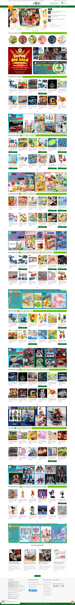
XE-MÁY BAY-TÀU (24, 252)
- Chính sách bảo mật (32, 587)
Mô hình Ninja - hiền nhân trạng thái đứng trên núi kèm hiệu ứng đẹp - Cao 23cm (13, 500)
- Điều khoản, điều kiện (47, 595)
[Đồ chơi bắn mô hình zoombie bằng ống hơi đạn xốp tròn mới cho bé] (13, 435)
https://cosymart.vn (15, 596)
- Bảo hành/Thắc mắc (47, 584)
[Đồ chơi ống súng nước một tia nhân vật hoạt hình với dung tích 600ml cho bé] (32, 334)
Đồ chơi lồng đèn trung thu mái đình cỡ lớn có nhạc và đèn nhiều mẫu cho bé (62, 442)
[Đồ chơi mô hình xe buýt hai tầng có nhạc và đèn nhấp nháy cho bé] (32, 276)
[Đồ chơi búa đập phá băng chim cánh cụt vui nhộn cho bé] (32, 159)
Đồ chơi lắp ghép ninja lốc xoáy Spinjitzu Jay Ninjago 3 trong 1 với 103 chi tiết (52, 165)
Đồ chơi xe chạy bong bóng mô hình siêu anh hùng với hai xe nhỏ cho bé (62, 165)
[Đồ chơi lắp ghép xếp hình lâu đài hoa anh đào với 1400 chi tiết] (32, 376)
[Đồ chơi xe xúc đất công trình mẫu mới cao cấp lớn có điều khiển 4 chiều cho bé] (62, 276)
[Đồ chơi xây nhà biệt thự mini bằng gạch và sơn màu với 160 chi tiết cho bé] (13, 159)
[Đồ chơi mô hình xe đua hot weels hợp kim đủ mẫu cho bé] (22, 276)
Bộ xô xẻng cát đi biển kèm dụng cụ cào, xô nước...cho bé (62, 341)
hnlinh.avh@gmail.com (15, 594)
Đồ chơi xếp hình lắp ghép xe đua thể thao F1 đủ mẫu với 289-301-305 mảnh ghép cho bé (42, 383)
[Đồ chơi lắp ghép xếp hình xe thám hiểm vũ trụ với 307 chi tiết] (62, 393)
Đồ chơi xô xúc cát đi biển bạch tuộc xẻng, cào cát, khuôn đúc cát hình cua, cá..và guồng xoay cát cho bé (42, 324)
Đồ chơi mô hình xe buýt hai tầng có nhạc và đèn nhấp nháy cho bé (32, 282)
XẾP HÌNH (46, 369)
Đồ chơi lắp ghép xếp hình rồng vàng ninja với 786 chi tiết (42, 107)
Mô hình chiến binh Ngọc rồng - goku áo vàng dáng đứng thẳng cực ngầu (23, 500)
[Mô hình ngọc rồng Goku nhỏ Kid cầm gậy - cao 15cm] (42, 510)
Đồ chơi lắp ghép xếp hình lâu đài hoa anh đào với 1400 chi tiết (33, 383)
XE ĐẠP (34, 135)
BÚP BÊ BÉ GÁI (42, 44)
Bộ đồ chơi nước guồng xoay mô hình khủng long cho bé (62, 324)
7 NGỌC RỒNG (24, 486)
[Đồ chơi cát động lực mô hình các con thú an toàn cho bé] (22, 435)
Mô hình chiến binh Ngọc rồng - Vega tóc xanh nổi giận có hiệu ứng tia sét (42, 500)
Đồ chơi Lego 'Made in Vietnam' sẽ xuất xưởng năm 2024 (30, 563)
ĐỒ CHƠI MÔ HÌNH (13, 252)
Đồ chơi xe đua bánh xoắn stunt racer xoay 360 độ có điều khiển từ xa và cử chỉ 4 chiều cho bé (42, 90)
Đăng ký (64, 0)
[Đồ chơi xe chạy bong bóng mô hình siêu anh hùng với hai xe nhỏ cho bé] (62, 159)
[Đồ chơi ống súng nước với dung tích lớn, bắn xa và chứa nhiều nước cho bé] (13, 100)
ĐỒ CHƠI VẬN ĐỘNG (13, 135)
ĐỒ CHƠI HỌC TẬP (13, 194)
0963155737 (55, 3)
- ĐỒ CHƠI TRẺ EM (52, 24)
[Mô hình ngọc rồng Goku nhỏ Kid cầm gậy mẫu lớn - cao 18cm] (13, 510)
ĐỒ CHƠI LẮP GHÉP (13, 369)
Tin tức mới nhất (37, 545)
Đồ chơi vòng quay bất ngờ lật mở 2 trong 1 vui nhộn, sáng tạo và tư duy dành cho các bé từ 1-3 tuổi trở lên (32, 207)
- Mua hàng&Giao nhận (47, 587)
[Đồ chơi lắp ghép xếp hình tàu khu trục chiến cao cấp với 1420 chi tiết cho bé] (62, 376)
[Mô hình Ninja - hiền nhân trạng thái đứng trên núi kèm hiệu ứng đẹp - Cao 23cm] (13, 494)
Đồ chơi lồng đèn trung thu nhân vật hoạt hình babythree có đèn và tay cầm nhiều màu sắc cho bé (42, 458)
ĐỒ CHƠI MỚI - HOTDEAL (15, 76)
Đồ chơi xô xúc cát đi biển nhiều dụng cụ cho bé (33, 324)
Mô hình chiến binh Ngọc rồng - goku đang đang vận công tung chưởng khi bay (33, 500)
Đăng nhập (57, 0)
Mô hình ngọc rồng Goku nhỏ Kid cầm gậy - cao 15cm (42, 516)
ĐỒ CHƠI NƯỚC (62, 44)
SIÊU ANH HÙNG (37, 252)
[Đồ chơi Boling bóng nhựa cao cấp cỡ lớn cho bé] (42, 159)
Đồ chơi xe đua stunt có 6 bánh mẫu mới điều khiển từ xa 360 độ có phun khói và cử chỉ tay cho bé (62, 266)
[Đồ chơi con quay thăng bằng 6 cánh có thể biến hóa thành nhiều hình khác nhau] (62, 142)
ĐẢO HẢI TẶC (31, 486)
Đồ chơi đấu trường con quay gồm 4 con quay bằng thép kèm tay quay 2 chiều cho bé (13, 149)
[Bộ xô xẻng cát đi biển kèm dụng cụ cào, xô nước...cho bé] (62, 334)
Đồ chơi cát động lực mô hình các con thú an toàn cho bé (23, 442)
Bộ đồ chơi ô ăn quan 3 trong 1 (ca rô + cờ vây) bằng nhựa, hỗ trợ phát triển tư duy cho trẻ (13, 207)
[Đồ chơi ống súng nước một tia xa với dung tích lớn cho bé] (42, 334)
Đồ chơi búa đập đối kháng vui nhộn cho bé (42, 149)
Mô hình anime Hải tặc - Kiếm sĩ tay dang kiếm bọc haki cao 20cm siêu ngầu (62, 500)
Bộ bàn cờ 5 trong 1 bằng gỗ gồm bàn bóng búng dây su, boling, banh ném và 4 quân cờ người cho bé (42, 207)
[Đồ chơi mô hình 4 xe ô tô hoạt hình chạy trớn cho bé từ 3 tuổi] (42, 259)
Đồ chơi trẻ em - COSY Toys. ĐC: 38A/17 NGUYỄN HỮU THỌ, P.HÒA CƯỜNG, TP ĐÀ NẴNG (26, 0)
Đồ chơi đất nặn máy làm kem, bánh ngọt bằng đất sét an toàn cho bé (13, 224)
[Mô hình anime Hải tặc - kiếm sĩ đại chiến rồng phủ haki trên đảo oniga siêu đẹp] (52, 510)
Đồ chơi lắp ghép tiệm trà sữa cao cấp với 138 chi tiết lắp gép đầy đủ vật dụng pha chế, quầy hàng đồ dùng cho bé (52, 266)
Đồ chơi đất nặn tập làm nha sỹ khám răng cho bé (22, 207)
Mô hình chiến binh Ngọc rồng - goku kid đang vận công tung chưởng (23, 516)
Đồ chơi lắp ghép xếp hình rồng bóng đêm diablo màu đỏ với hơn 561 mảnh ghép (22, 399)
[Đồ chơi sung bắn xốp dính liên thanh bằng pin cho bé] (32, 451)
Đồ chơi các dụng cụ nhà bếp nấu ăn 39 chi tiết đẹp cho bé (52, 442)
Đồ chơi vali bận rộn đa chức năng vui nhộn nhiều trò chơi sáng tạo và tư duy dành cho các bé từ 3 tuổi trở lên (42, 224)
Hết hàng (43, 93)
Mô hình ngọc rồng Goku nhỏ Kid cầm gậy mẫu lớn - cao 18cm (13, 516)
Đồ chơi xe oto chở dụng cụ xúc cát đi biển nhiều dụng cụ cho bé (23, 90)
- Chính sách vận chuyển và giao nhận (35, 584)
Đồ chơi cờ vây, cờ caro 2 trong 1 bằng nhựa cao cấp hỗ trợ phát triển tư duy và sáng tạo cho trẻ (52, 207)
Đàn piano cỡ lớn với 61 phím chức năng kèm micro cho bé (33, 90)
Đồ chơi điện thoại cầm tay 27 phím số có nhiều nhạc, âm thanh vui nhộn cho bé (52, 458)
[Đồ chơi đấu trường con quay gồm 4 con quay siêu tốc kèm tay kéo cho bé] (22, 159)
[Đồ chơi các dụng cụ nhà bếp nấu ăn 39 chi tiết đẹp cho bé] (52, 435)
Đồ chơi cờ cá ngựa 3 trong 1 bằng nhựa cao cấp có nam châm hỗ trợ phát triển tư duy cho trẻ (52, 224)
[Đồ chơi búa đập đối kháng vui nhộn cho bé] (42, 142)
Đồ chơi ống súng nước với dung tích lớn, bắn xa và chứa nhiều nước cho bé (13, 107)
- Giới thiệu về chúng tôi (47, 582)
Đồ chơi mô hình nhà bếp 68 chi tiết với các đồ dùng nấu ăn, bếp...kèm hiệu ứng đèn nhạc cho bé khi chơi (52, 282)
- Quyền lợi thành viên (47, 591)
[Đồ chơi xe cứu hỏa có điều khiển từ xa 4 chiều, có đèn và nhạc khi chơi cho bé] (42, 276)
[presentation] (8, 18)
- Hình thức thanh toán (47, 589)
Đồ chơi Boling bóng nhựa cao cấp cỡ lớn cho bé (42, 165)
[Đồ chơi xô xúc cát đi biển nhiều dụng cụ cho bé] (32, 318)
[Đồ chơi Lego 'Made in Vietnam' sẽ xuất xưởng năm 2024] (57, 16)
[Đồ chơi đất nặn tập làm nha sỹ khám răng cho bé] (22, 201)
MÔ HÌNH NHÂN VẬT (13, 44)
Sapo (49, 603)
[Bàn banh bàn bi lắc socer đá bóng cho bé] (22, 142)
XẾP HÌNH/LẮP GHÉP (23, 44)
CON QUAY (24, 135)
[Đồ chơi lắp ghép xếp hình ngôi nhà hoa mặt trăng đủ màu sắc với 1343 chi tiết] (52, 100)
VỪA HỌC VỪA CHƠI (32, 44)
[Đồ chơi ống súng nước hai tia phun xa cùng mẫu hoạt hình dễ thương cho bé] (52, 334)
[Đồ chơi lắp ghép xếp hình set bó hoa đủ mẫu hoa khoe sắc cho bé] (62, 84)
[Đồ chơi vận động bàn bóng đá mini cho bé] (52, 142)
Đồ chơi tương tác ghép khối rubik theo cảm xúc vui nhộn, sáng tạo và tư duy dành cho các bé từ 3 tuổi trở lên (62, 207)
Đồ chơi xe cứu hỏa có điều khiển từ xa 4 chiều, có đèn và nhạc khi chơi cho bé (42, 282)
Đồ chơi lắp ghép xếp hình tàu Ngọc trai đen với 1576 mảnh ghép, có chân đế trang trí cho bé (52, 90)
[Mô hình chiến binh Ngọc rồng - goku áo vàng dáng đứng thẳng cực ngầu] (22, 494)
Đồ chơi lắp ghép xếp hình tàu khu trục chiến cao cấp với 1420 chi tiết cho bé (62, 383)
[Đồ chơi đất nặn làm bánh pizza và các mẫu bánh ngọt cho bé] (22, 217)
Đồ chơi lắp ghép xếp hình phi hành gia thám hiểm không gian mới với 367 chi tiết (42, 399)
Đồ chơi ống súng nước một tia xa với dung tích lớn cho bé (42, 341)
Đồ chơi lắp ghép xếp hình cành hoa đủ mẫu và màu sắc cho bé (62, 107)
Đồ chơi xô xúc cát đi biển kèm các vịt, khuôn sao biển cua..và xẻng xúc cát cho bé (52, 324)
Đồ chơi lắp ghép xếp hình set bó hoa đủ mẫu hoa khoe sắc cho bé (62, 90)
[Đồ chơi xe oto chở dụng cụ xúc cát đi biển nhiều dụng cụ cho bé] (22, 84)
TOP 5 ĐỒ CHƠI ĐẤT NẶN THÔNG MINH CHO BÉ (59, 563)
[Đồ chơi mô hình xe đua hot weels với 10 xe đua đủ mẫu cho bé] (32, 259)
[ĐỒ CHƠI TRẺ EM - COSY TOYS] (37, 3)
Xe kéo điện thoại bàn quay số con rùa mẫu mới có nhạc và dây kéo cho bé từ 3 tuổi (32, 442)
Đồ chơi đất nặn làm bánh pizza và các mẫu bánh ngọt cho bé (23, 224)
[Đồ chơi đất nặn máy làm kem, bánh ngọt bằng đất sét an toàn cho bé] (13, 217)
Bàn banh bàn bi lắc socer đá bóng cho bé (22, 149)
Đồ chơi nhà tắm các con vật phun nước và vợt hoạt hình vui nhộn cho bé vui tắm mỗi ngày (22, 341)
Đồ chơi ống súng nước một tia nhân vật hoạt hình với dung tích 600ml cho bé (32, 341)
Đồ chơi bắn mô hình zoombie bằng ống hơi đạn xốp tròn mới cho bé (13, 442)
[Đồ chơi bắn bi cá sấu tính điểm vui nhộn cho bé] (32, 142)
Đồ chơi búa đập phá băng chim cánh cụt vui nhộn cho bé (33, 165)
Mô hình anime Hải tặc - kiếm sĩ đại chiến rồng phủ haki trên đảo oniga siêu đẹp (52, 516)
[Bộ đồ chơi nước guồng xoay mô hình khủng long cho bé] (62, 318)
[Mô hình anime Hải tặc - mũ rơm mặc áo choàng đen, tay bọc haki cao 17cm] (52, 494)
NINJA (23, 369)
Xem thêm (37, 575)
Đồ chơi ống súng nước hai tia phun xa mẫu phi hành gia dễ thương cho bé (23, 324)
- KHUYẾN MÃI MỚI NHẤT (54, 26)
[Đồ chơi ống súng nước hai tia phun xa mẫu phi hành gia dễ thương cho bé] (22, 318)
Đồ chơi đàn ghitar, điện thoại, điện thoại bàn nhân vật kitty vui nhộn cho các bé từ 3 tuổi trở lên (42, 442)
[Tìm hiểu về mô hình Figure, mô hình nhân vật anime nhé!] (57, 12)
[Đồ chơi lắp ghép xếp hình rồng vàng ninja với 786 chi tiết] (42, 100)
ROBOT (52, 252)
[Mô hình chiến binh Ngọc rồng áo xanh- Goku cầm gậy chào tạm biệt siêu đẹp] (32, 510)
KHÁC (42, 369)
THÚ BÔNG (47, 252)
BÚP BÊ (42, 252)
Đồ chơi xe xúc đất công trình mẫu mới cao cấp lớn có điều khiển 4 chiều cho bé (62, 282)
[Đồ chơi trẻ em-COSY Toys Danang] (37, 123)
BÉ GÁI (38, 369)
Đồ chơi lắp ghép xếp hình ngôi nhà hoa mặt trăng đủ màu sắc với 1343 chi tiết (52, 107)
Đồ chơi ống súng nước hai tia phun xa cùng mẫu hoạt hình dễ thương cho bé (52, 341)
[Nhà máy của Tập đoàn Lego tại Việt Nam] (57, 20)
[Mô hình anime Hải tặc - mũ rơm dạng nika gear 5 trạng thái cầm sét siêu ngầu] (62, 510)
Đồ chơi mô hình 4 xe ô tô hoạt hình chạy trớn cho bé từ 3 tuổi (42, 266)
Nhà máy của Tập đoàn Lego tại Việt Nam (44, 563)
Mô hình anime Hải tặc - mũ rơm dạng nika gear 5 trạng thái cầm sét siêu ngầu (62, 516)
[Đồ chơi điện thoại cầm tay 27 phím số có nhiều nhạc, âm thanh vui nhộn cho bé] (52, 451)
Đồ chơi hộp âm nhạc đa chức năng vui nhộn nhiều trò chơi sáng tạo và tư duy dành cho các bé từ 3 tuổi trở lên (32, 224)
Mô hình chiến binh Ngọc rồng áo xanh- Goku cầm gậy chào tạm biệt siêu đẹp (32, 516)
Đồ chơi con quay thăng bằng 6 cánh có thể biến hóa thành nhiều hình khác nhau (62, 149)
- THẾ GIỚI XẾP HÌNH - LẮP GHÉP (55, 25)
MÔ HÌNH (27, 369)
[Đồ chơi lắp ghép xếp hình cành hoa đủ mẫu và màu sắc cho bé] (62, 100)
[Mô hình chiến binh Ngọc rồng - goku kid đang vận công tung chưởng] (22, 510)
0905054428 (15, 592)
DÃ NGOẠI (29, 135)
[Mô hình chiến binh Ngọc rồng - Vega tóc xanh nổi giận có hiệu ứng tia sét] (42, 494)
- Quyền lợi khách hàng (47, 593)
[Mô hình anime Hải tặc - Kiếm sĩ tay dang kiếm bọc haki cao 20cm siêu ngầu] (62, 494)
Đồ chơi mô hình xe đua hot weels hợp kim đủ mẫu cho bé (23, 282)
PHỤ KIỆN (11, 428)
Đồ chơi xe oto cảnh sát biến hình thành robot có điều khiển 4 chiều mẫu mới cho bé (13, 90)
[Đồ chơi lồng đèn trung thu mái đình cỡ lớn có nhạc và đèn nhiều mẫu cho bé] (62, 435)
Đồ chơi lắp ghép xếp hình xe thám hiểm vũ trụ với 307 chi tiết (62, 399)
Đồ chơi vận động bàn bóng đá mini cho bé (52, 149)
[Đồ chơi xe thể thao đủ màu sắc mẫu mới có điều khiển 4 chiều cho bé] (22, 100)
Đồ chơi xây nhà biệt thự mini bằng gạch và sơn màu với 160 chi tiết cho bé (13, 165)
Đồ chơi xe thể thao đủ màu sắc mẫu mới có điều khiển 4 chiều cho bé (23, 107)
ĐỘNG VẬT (30, 252)
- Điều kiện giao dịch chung (33, 582)
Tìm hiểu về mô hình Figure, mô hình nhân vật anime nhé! (15, 563)
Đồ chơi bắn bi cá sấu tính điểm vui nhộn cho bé (32, 149)
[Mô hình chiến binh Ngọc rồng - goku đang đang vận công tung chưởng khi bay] (32, 494)
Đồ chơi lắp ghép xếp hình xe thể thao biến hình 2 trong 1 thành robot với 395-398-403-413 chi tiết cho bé (32, 107)
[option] (15, 560)
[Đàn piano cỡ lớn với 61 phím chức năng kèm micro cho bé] (32, 84)
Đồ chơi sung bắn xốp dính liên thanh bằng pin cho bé (32, 458)
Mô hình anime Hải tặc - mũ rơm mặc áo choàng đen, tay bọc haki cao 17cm (52, 500)
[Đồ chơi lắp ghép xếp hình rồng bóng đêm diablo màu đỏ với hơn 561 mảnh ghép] (22, 393)
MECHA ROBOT (41, 486)
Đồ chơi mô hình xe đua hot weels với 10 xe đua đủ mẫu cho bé (32, 266)
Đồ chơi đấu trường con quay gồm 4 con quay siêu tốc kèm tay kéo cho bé (23, 165)
